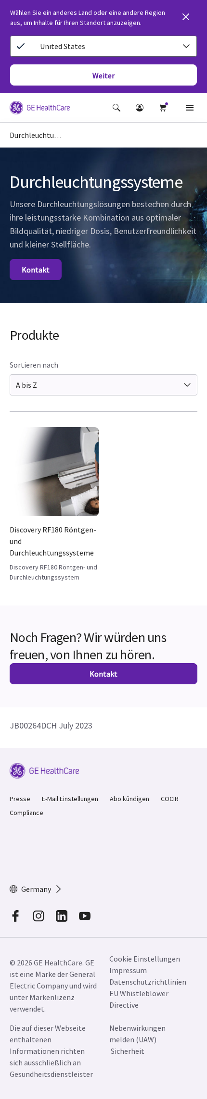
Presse (20, 798)
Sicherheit (127, 1051)
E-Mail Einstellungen (70, 798)
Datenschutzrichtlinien (147, 982)
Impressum (128, 970)
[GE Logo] (40, 109)
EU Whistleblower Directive (138, 999)
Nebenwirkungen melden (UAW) (137, 1033)
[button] (116, 107)
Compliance (26, 812)
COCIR (170, 798)
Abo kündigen (129, 798)
